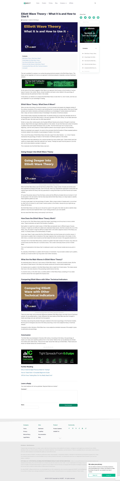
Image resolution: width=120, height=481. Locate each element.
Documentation (42, 434)
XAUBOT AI (56, 431)
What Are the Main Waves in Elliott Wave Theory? (91, 64)
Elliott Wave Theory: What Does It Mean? (91, 53)
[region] (102, 470)
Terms (24, 428)
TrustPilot (40, 431)
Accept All (108, 475)
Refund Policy (26, 434)
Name (22, 404)
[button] (81, 17)
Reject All (95, 475)
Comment (24, 389)
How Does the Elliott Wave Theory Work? (91, 60)
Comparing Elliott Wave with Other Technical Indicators (91, 67)
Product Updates (57, 428)
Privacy (25, 431)
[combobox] (89, 22)
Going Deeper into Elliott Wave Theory (91, 57)
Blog (39, 437)
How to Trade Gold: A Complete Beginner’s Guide (35, 372)
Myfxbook (40, 428)
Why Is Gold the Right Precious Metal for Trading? (35, 369)
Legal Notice (26, 437)
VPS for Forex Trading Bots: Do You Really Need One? (36, 375)
